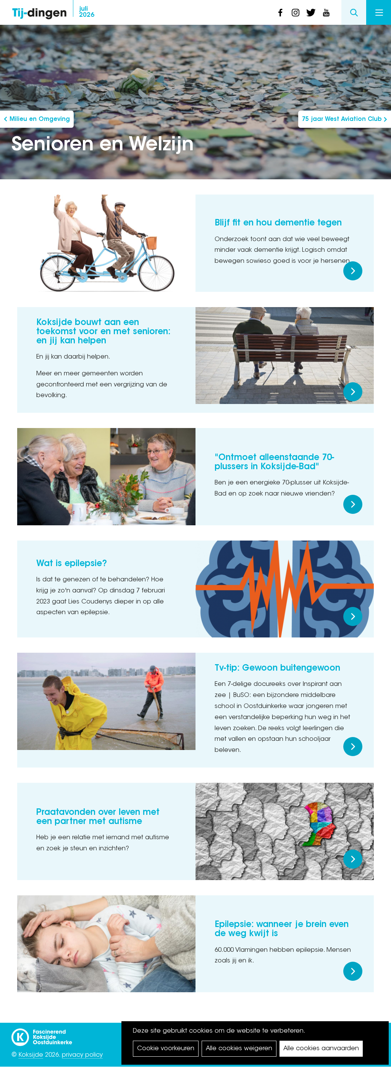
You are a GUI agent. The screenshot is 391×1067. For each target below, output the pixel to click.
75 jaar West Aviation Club (341, 119)
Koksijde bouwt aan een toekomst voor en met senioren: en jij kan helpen (103, 332)
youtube (326, 12)
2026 (86, 12)
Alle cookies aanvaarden (321, 1049)
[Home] (39, 11)
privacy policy (82, 1055)
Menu (378, 12)
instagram (295, 12)
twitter (310, 12)
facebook (280, 12)
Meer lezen (352, 270)
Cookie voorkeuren (165, 1049)
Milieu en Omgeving (40, 119)
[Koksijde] (41, 1034)
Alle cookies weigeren (239, 1049)
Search (353, 12)
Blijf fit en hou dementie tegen (278, 223)
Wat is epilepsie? (71, 564)
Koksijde (30, 1055)
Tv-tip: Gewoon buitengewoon (277, 669)
